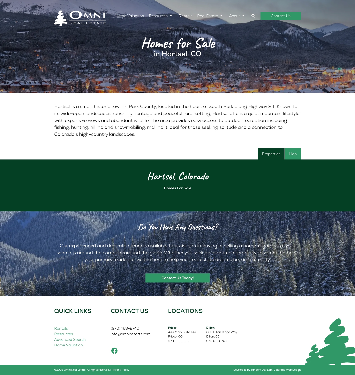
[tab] (271, 153)
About (234, 15)
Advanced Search (70, 339)
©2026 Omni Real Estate (69, 369)
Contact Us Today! (177, 277)
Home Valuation (129, 15)
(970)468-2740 (125, 328)
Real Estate (207, 15)
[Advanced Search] (253, 16)
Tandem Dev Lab (261, 369)
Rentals (185, 15)
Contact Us (280, 15)
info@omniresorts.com (131, 334)
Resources (158, 15)
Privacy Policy (120, 369)
